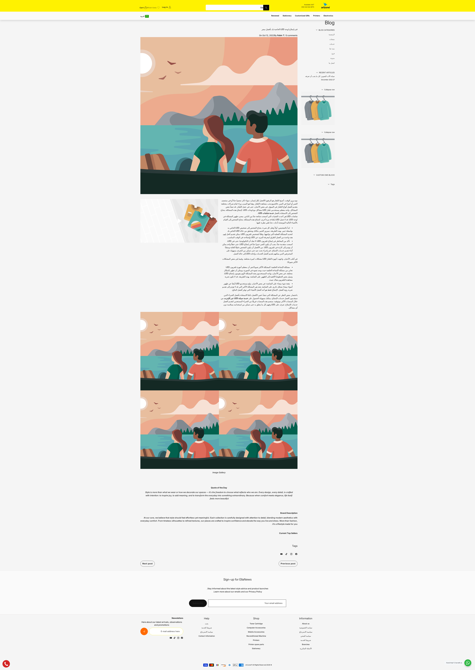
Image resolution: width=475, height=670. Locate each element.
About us (305, 624)
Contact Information (207, 636)
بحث (206, 624)
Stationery (256, 648)
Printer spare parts (256, 644)
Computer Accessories (256, 628)
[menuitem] (318, 34)
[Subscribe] (144, 631)
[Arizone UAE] (326, 5)
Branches (306, 644)
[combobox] (237, 7)
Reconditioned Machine (256, 636)
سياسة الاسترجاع (206, 632)
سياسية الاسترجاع (305, 632)
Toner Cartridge (256, 624)
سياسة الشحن (306, 636)
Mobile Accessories (256, 632)
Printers (256, 640)
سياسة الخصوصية (305, 628)
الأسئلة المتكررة (306, 648)
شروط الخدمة (306, 640)
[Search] (266, 7)
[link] (153, 7)
